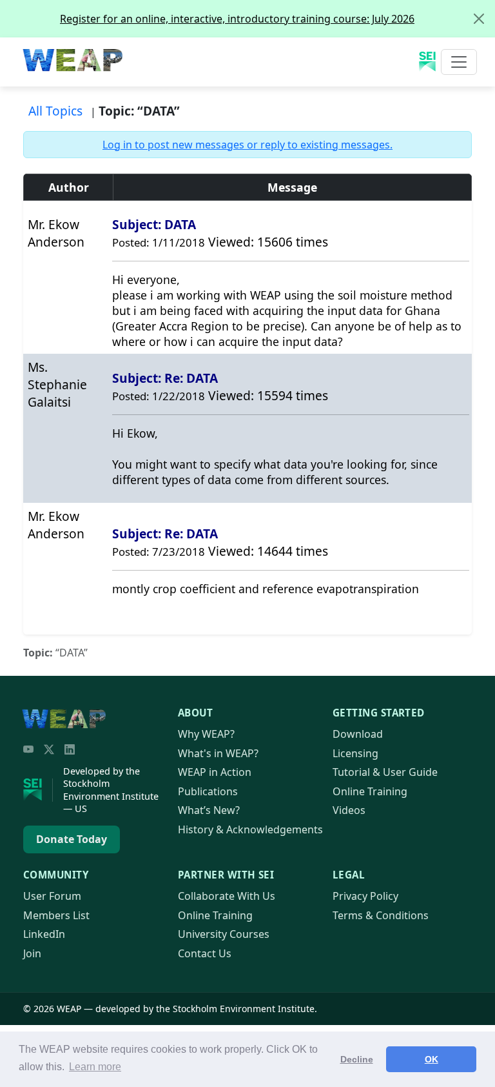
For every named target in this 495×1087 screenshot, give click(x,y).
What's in (218, 753)
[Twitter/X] (49, 749)
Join (32, 953)
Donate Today (71, 839)
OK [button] (431, 1059)
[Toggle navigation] (459, 62)
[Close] (478, 19)
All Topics (55, 110)
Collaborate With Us (226, 896)
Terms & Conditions (381, 915)
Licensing (355, 753)
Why (206, 734)
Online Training (370, 791)
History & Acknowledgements (250, 829)
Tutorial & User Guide (385, 772)
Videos (349, 810)
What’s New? (209, 810)
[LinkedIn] (69, 749)
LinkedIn (44, 934)
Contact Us (204, 953)
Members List (56, 915)
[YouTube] (28, 749)
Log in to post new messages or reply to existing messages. (247, 144)
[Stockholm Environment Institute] (38, 790)
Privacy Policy (365, 896)
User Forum (52, 896)
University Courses (223, 934)
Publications (208, 791)
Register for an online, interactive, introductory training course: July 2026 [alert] (237, 19)
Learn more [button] (95, 1066)
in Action (214, 772)
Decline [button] (356, 1059)
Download (358, 734)
